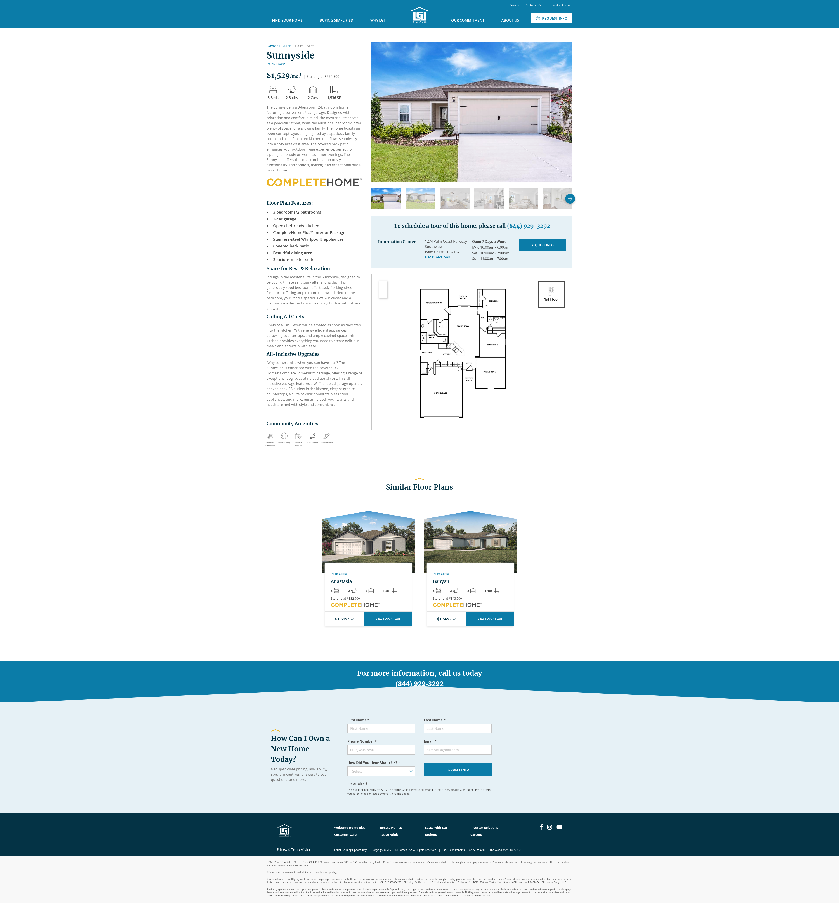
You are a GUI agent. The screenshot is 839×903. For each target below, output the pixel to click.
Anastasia (341, 581)
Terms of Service (443, 789)
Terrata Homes (391, 827)
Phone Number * (362, 741)
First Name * (358, 720)
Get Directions (437, 257)
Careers (476, 834)
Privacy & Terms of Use (293, 849)
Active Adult (389, 834)
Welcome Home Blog (350, 827)
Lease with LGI (436, 827)
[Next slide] (570, 199)
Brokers (514, 5)
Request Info (554, 18)
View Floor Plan (388, 619)
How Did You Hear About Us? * (373, 762)
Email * (430, 741)
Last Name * (435, 720)
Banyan (441, 581)
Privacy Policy (419, 789)
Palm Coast (276, 64)
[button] (386, 199)
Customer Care (535, 5)
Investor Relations (561, 5)
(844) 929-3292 (528, 226)
